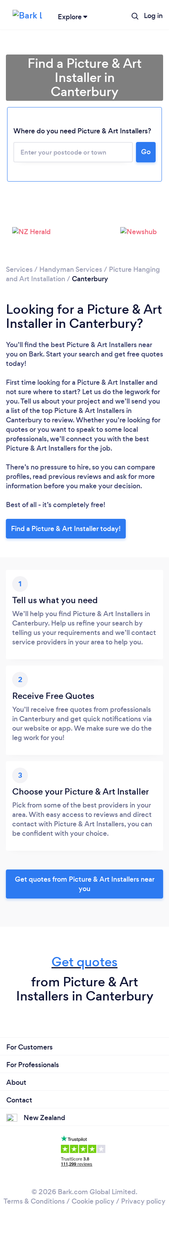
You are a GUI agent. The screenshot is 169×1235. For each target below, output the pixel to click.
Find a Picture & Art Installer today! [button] (66, 528)
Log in (153, 15)
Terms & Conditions (34, 1201)
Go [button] (146, 151)
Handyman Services (70, 269)
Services (19, 269)
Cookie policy (93, 1201)
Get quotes (84, 962)
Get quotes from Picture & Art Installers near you (84, 884)
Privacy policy (143, 1201)
